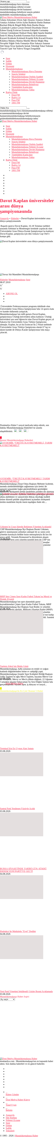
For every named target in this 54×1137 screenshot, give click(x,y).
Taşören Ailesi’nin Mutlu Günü (14, 666)
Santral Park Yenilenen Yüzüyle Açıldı (17, 808)
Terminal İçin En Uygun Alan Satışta (17, 748)
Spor (28, 279)
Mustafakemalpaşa (16, 279)
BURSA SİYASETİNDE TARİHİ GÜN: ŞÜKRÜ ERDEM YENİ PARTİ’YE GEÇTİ (23, 869)
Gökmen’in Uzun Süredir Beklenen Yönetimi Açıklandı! (25, 526)
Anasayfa (4, 218)
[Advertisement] (27, 394)
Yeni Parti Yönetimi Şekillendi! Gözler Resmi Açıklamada (26, 991)
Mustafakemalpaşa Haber (26, 1135)
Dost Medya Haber (14, 683)
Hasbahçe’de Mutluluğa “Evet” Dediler (18, 931)
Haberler (15, 218)
